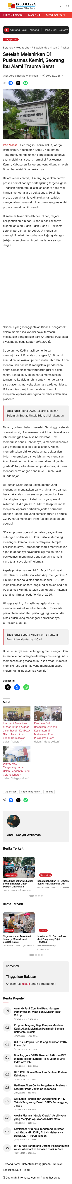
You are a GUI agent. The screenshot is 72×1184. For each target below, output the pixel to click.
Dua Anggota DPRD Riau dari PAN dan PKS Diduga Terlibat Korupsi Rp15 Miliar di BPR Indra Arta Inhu (40, 1058)
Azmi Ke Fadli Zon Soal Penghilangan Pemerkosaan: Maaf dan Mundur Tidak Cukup (37, 1012)
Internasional (13, 15)
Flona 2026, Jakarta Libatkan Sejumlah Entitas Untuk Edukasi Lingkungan (18, 884)
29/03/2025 (53, 75)
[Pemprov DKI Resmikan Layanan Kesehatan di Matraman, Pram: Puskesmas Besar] (48, 713)
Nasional (35, 15)
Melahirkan (10, 791)
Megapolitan (55, 15)
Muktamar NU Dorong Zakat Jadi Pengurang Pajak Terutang (52, 939)
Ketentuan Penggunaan (36, 1164)
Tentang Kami (11, 1164)
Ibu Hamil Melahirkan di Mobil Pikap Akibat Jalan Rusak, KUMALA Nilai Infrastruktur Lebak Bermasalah (16, 730)
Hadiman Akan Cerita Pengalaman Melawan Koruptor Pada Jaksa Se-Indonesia (40, 1087)
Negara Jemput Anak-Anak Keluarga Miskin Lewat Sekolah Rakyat (17, 939)
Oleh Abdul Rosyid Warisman (20, 75)
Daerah (43, 930)
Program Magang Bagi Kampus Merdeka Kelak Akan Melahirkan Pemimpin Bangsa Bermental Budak (39, 1028)
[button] (60, 6)
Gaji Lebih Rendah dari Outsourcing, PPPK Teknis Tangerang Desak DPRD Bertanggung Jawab (41, 1102)
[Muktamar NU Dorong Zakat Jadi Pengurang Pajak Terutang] (53, 931)
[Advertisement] (36, 285)
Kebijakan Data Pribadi (16, 1169)
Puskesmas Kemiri (30, 791)
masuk (25, 983)
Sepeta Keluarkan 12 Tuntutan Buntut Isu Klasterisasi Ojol (53, 882)
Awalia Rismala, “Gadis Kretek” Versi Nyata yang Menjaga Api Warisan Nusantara (40, 1117)
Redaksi (58, 1164)
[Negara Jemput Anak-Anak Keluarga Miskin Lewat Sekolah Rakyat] (19, 931)
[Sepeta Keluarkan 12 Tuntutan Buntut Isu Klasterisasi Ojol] (53, 875)
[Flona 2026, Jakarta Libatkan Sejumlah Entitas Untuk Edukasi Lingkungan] (19, 875)
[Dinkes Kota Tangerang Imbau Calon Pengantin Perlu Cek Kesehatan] (16, 754)
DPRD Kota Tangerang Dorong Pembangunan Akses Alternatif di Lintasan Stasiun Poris (41, 1147)
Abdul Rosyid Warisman (24, 835)
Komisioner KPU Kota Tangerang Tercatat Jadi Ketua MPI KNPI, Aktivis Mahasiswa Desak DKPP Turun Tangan (39, 1132)
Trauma (49, 791)
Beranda (8, 47)
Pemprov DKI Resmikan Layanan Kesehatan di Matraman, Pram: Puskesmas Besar (45, 730)
